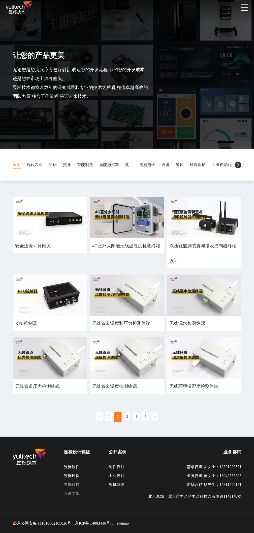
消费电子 (147, 165)
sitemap (123, 523)
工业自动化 (222, 165)
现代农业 (35, 165)
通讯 (165, 165)
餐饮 (180, 165)
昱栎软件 (72, 467)
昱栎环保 (72, 476)
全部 (17, 165)
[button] (238, 165)
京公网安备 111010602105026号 (44, 523)
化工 (129, 165)
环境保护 (198, 165)
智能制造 (85, 165)
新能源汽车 (109, 165)
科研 (53, 165)
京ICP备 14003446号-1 (94, 523)
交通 (67, 165)
